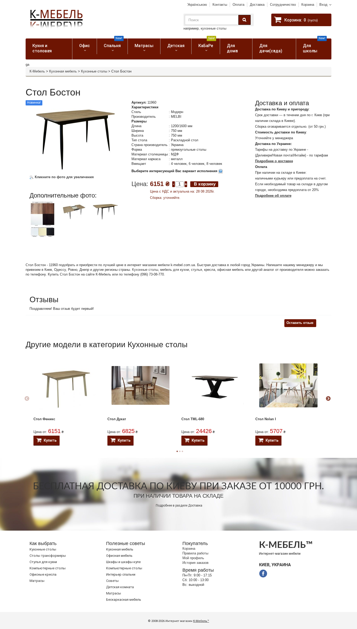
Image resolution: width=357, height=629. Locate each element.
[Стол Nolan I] (288, 385)
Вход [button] (323, 5)
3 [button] (182, 451)
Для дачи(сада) (270, 48)
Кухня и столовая (42, 48)
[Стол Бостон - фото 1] (43, 219)
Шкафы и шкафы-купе (123, 562)
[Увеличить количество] (186, 184)
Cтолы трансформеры (48, 556)
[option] (45, 223)
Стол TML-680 (192, 419)
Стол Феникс (44, 419)
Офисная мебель (119, 556)
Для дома (232, 48)
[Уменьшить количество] (173, 184)
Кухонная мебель (63, 71)
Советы (112, 581)
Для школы (314, 45)
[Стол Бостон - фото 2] (74, 210)
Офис (84, 45)
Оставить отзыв (299, 323)
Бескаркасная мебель (123, 600)
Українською (197, 5)
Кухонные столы (94, 71)
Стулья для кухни (43, 562)
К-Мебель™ (201, 621)
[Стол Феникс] (66, 386)
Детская (176, 45)
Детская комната (120, 587)
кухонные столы (213, 28)
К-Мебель (37, 71)
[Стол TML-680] (214, 385)
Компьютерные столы (48, 568)
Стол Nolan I (265, 419)
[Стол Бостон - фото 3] (105, 210)
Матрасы (144, 45)
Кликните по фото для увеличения (64, 177)
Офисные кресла (43, 574)
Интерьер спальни (120, 574)
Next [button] (328, 398)
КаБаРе (206, 43)
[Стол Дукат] (140, 385)
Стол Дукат (116, 419)
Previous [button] (27, 398)
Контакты (219, 5)
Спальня (113, 43)
